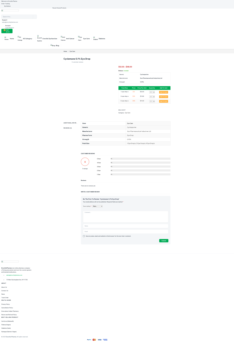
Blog (57, 45)
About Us (4, 287)
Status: (120, 70)
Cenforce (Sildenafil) (7, 321)
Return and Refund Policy (9, 314)
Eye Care (86, 39)
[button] (9, 1)
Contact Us (4, 290)
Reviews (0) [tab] (68, 128)
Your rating (87, 206)
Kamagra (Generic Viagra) (8, 331)
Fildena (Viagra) (6, 324)
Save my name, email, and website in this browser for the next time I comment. (108, 236)
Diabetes (102, 39)
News (3, 294)
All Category (27, 39)
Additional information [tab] (73, 123)
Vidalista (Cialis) (6, 328)
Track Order (5, 297)
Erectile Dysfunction (50, 39)
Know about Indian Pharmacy (10, 311)
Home (12, 39)
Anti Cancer (70, 39)
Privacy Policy (5, 304)
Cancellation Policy (7, 307)
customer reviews (77, 62)
